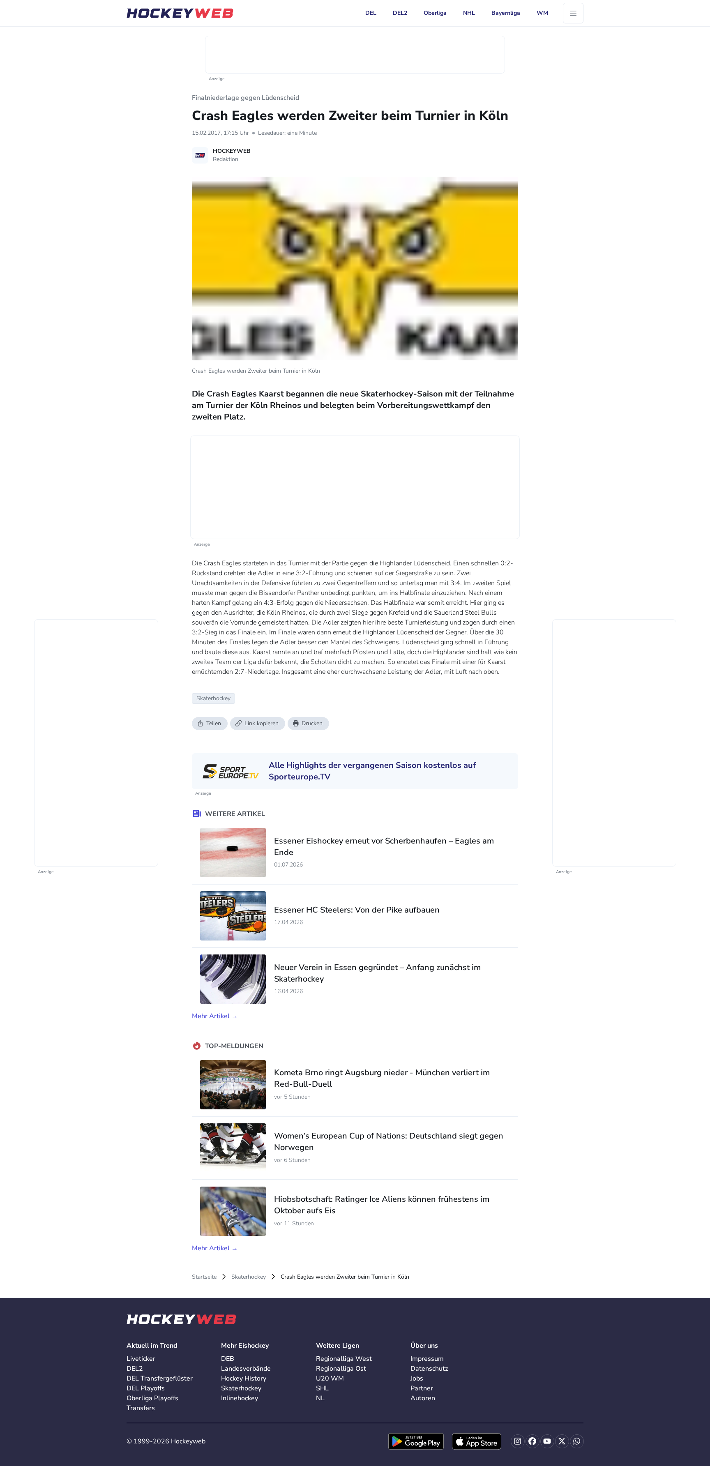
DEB (227, 1358)
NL (320, 1398)
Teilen (213, 723)
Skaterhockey (248, 1277)
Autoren (422, 1398)
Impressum (427, 1358)
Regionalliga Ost (341, 1368)
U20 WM (330, 1378)
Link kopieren (261, 723)
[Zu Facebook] (532, 1441)
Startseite (204, 1277)
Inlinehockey (239, 1398)
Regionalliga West (344, 1358)
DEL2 (135, 1368)
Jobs (416, 1378)
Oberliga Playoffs (152, 1398)
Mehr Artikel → (215, 1016)
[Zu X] (562, 1441)
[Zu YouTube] (547, 1441)
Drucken (312, 723)
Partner (421, 1388)
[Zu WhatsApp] (576, 1441)
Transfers (141, 1408)
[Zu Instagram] (517, 1441)
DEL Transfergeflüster (160, 1378)
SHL (322, 1388)
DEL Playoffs (146, 1388)
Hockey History (243, 1378)
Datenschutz (429, 1368)
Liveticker (141, 1358)
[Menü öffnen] (573, 13)
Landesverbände (246, 1368)
